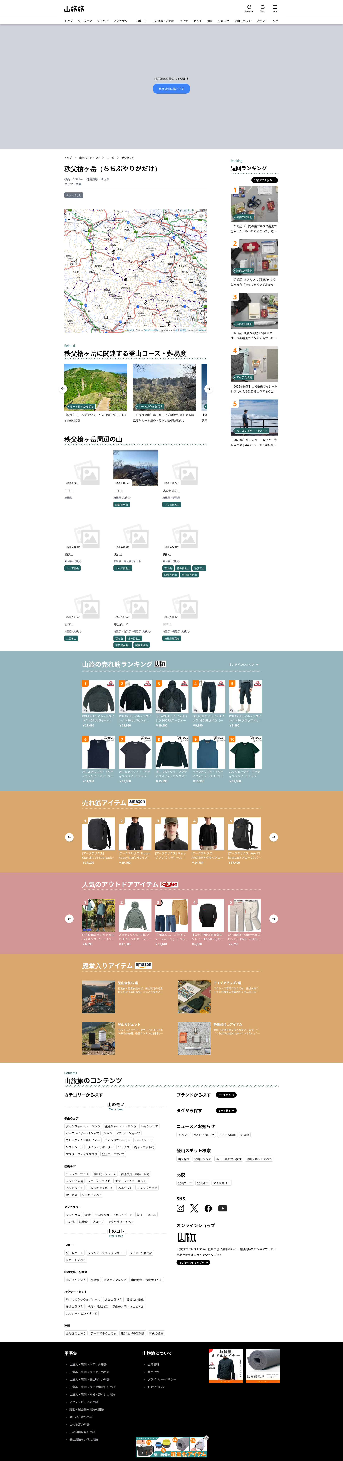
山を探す (184, 1159)
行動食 (95, 1280)
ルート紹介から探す (229, 1159)
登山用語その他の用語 (83, 1439)
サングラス (73, 1214)
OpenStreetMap (151, 330)
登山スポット (242, 21)
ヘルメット (125, 1188)
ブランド (262, 21)
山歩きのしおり (76, 1333)
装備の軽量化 (135, 1299)
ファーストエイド (99, 1181)
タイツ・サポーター (100, 1147)
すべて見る (225, 1095)
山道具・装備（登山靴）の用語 (89, 1379)
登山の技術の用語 (80, 1416)
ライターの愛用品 (141, 1253)
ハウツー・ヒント (190, 21)
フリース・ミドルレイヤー (83, 1140)
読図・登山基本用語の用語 (86, 1409)
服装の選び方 (74, 1306)
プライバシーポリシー (162, 1379)
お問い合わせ (156, 1386)
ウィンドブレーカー (117, 1140)
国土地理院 (181, 330)
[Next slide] (208, 389)
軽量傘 (83, 1221)
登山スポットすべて (259, 1159)
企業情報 (153, 1364)
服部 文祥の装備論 (133, 1333)
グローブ (98, 1221)
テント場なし (73, 195)
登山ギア (102, 21)
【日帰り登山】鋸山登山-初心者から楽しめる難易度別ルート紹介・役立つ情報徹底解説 (163, 418)
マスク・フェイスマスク (81, 1154)
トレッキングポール (100, 1188)
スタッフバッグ (147, 1188)
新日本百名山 (189, 575)
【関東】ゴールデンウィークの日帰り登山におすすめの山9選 (95, 418)
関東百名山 (121, 504)
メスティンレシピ (115, 1280)
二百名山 (71, 638)
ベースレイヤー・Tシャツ (82, 1133)
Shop (262, 11)
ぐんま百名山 (171, 504)
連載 (210, 21)
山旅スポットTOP (89, 157)
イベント (184, 1135)
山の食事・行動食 (163, 21)
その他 (70, 1221)
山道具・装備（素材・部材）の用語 (92, 1394)
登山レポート (74, 1253)
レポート (141, 21)
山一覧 (110, 157)
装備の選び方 (113, 1299)
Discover (249, 11)
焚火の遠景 (156, 1333)
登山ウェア (85, 21)
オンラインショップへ (191, 1262)
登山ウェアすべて (113, 1154)
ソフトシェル (74, 1147)
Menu (275, 11)
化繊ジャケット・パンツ (120, 1126)
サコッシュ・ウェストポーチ (113, 1214)
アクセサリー (121, 21)
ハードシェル (143, 1140)
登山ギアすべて (92, 1195)
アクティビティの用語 (83, 1401)
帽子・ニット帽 (144, 1147)
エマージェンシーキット (130, 1181)
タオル (151, 1214)
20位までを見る (263, 180)
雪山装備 (71, 1195)
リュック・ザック (77, 1174)
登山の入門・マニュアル (128, 1306)
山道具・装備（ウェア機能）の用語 (92, 1386)
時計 (88, 1214)
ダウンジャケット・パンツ (83, 1126)
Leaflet (130, 330)
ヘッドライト (74, 1188)
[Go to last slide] (63, 389)
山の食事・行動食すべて (146, 1280)
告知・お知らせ (204, 1135)
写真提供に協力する (171, 88)
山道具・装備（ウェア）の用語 (89, 1371)
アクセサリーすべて (120, 1221)
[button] (136, 277)
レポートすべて (76, 1260)
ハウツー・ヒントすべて (81, 1313)
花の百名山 (183, 568)
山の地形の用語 (79, 1424)
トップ (68, 21)
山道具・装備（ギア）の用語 (88, 1364)
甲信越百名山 (122, 645)
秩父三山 (199, 568)
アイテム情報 (227, 1135)
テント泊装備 (74, 1181)
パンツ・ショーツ (128, 1133)
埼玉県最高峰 (171, 638)
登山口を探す (202, 1159)
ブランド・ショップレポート (106, 1253)
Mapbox (202, 330)
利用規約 (153, 1371)
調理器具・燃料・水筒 (135, 1174)
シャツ (108, 1133)
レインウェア (149, 1126)
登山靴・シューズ (104, 1174)
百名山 (168, 568)
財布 (140, 1214)
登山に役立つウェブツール (83, 1299)
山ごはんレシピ (76, 1280)
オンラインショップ (241, 664)
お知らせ (223, 21)
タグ (275, 21)
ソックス (124, 1147)
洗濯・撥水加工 (98, 1306)
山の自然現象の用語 (82, 1431)
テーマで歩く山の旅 (103, 1333)
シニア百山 (72, 568)
